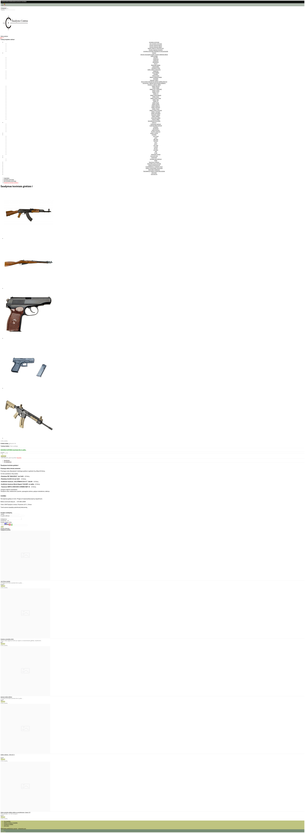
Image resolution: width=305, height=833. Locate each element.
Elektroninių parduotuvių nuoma (9, 828)
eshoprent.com (22, 828)
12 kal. (155, 153)
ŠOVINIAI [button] (154, 135)
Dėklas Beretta (156, 86)
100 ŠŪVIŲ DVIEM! (5, 581)
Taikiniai (151, 83)
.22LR (155, 138)
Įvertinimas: (4, 520)
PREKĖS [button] (154, 53)
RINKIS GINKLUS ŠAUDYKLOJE (156, 48)
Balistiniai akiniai (163, 54)
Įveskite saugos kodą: (6, 522)
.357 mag (155, 145)
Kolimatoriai (151, 81)
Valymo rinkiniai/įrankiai (156, 77)
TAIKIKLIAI (155, 59)
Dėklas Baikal (155, 88)
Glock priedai (144, 81)
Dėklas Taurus (155, 109)
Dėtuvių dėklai (155, 119)
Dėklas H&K (156, 100)
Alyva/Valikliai (155, 72)
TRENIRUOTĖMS (155, 68)
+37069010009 (5, 1)
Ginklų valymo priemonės (154, 69)
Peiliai (155, 160)
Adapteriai (155, 71)
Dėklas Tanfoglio (155, 112)
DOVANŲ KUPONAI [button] (154, 42)
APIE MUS (154, 173)
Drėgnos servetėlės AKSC (7, 639)
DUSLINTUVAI (154, 156)
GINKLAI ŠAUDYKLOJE (154, 165)
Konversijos (146, 83)
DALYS (155, 63)
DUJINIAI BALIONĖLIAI (156, 159)
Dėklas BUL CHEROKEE (156, 89)
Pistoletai (155, 127)
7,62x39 (156, 147)
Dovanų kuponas (5, 528)
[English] (4, 5)
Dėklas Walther (156, 116)
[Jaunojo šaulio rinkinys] (25, 695)
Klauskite (19, 457)
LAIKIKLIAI (155, 60)
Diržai (155, 83)
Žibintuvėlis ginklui (155, 65)
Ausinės (157, 54)
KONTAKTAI (154, 174)
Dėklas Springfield (155, 113)
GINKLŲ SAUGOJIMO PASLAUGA (154, 168)
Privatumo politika (8, 824)
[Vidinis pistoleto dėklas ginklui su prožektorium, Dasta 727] (25, 811)
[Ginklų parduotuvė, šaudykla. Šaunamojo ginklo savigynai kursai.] (17, 34)
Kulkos (156, 80)
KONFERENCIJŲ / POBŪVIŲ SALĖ (154, 167)
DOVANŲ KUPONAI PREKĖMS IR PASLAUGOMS (155, 51)
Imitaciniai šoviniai (155, 154)
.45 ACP (156, 148)
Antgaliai (156, 74)
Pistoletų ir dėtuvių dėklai (154, 84)
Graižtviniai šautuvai (156, 124)
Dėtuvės (142, 54)
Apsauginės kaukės (150, 54)
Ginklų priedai (154, 56)
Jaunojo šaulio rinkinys (6, 697)
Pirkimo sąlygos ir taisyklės (11, 823)
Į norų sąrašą (4, 441)
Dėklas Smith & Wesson (155, 110)
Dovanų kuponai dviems (155, 45)
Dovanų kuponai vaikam (155, 47)
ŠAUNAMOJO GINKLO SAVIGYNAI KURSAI (154, 171)
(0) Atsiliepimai (7, 462)
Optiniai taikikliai (158, 81)
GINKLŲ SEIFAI (154, 133)
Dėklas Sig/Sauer (155, 107)
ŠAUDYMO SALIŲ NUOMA (154, 163)
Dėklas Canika (155, 91)
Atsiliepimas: (4, 519)
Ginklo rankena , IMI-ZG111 (8, 754)
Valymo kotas (155, 75)
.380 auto (155, 139)
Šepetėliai (155, 78)
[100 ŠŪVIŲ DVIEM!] (25, 580)
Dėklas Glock (155, 97)
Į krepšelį (3, 586)
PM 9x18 (155, 141)
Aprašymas (7, 460)
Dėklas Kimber (155, 104)
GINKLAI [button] (154, 122)
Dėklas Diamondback (155, 95)
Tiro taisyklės (7, 821)
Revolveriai (155, 128)
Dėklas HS (155, 101)
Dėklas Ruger (155, 103)
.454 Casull (155, 136)
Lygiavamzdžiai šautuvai (155, 125)
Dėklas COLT (155, 92)
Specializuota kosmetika (154, 121)
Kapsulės (152, 80)
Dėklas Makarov (156, 106)
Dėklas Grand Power (155, 98)
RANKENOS (156, 62)
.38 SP (155, 144)
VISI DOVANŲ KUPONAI (156, 44)
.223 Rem (155, 150)
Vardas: (2, 514)
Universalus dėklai (155, 118)
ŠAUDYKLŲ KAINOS (154, 162)
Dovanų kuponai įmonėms (156, 50)
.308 (156, 151)
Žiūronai (165, 81)
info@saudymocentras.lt (15, 1)
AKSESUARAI (155, 66)
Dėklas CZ (155, 94)
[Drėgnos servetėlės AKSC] (25, 637)
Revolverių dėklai (155, 115)
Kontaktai (23, 1)
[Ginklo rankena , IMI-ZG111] (25, 753)
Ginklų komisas (156, 130)
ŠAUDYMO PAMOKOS (154, 170)
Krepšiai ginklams (161, 83)
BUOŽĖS (156, 57)
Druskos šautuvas (155, 131)
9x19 (155, 142)
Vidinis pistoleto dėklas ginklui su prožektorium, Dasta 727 (15, 812)
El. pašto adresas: (5, 516)
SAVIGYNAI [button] (154, 157)
